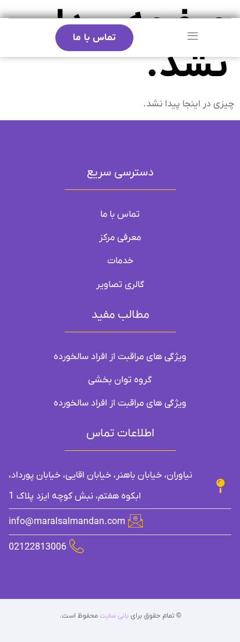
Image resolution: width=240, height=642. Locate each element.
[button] (192, 36)
